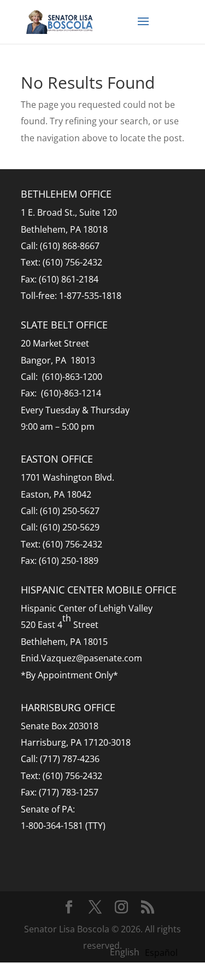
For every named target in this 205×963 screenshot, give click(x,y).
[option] (161, 952)
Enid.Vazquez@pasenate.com (81, 658)
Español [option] (161, 953)
